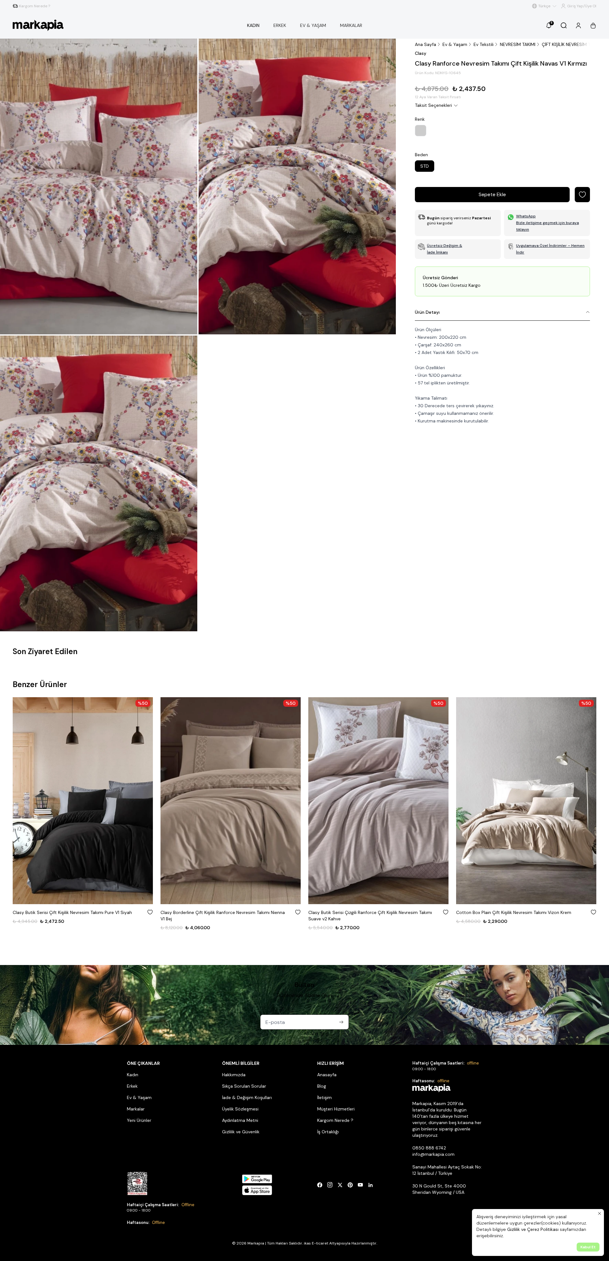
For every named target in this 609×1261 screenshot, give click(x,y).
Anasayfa (327, 1075)
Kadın (132, 1075)
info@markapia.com (433, 1154)
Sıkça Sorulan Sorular (244, 1086)
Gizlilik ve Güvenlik (240, 1132)
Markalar (136, 1109)
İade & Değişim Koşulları (247, 1097)
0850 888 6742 (429, 1148)
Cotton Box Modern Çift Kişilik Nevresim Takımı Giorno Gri (516, 912)
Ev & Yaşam (454, 44)
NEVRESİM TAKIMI (517, 44)
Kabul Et (588, 1247)
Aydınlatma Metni (240, 1120)
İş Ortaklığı (328, 1132)
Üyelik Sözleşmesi (240, 1109)
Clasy (420, 53)
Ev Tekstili (484, 44)
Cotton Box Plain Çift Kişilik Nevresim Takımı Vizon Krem (365, 912)
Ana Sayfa (425, 44)
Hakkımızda (234, 1075)
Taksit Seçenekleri (433, 105)
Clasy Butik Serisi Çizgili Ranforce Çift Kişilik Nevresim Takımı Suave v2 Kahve (222, 916)
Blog (321, 1086)
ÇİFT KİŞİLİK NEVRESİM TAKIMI (571, 44)
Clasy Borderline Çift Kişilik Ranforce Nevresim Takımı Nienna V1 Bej (75, 916)
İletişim (324, 1097)
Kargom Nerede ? (335, 1120)
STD (424, 166)
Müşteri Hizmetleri (336, 1109)
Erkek (132, 1086)
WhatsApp (526, 216)
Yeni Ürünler (139, 1120)
